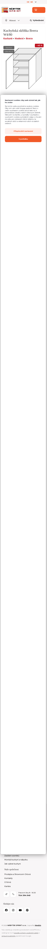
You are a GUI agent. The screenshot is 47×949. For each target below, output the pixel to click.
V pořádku (23, 139)
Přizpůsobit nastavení (23, 131)
